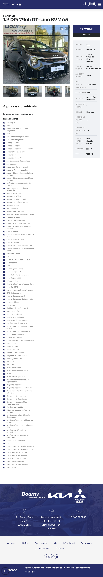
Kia (55, 543)
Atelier (25, 543)
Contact (60, 548)
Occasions (86, 543)
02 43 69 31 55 (78, 517)
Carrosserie (41, 543)
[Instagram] (90, 4)
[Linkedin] (94, 4)
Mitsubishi (69, 543)
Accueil (11, 543)
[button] (99, 4)
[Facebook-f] (85, 4)
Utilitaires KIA (42, 548)
